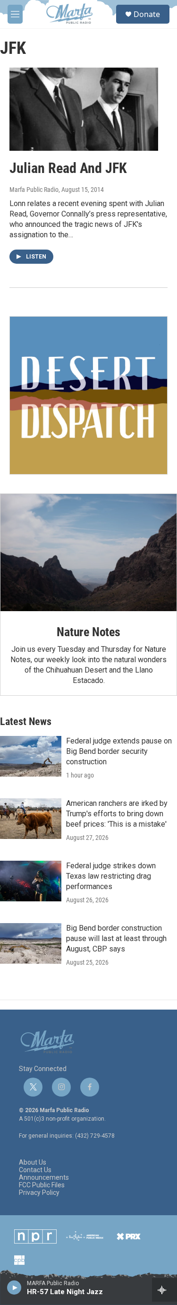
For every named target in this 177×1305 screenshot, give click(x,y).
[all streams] (164, 1290)
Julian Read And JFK (68, 168)
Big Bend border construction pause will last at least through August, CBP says (116, 938)
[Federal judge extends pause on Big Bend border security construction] (30, 756)
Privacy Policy (39, 1192)
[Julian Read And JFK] (83, 109)
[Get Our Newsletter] (88, 395)
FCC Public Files (42, 1185)
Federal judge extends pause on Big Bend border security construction (119, 751)
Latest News (25, 721)
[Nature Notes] (88, 553)
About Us (32, 1162)
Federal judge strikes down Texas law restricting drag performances (111, 876)
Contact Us (35, 1170)
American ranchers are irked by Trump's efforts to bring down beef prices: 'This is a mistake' (117, 814)
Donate (147, 14)
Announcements (44, 1177)
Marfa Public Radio (34, 189)
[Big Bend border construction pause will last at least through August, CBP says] (30, 943)
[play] (14, 1287)
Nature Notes (88, 632)
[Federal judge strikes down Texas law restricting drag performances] (30, 881)
